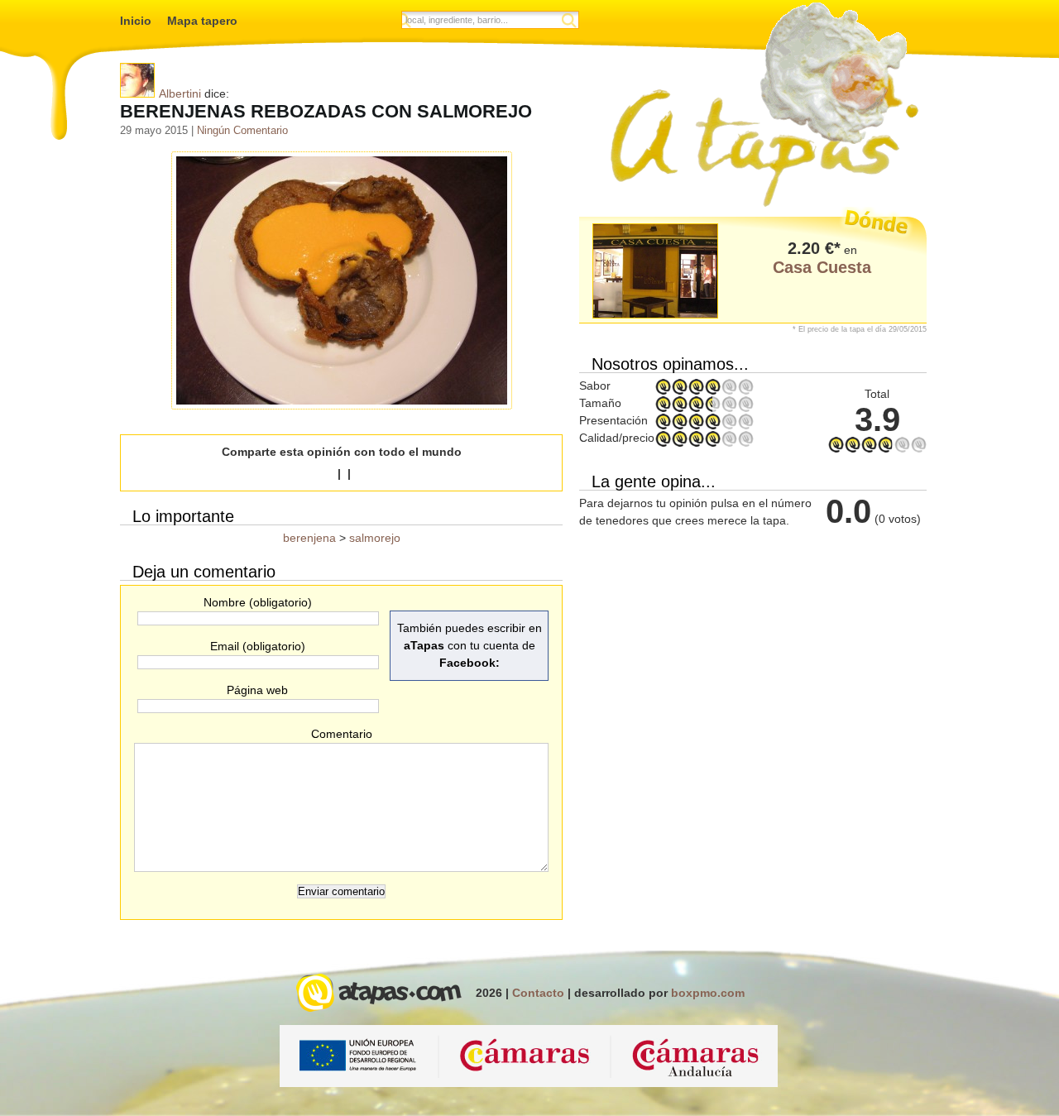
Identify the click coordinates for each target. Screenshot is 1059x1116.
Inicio (135, 20)
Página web (257, 690)
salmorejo (374, 537)
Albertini (180, 93)
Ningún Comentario (242, 131)
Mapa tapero (202, 20)
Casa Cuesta (822, 267)
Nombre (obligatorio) (258, 602)
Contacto (538, 992)
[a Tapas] (761, 105)
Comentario (341, 733)
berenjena (309, 537)
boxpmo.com (708, 992)
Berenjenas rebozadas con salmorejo (326, 111)
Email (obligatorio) (257, 646)
